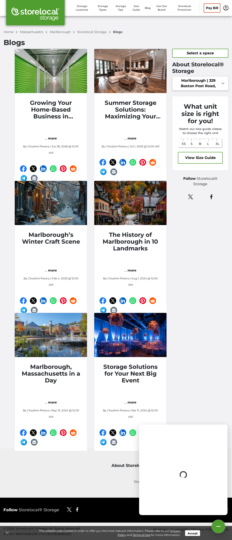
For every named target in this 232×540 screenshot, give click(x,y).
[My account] (226, 7)
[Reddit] (73, 168)
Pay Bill (212, 8)
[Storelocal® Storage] (35, 14)
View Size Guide (200, 158)
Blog (148, 8)
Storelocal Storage (92, 32)
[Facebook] (23, 168)
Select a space (200, 53)
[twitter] (190, 196)
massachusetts (32, 32)
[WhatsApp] (53, 168)
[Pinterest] (63, 168)
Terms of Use (141, 535)
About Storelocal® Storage (139, 465)
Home (9, 32)
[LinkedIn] (43, 168)
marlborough (61, 32)
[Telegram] (23, 178)
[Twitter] (33, 168)
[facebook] (211, 196)
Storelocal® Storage (31, 509)
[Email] (34, 178)
